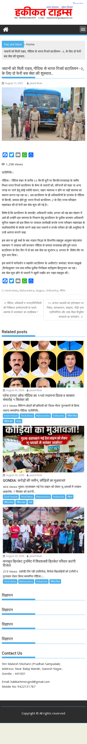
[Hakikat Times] (5, 29)
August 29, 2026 (14, 475)
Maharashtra (27, 290)
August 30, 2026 (14, 390)
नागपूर (18, 421)
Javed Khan (36, 83)
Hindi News (11, 290)
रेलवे (30, 502)
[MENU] (83, 29)
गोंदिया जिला (72, 415)
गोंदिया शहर (8, 421)
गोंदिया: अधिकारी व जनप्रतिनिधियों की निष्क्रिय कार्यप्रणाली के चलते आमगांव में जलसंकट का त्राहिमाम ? (22, 307)
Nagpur (40, 290)
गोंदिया (62, 290)
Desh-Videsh (11, 415)
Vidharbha (52, 290)
